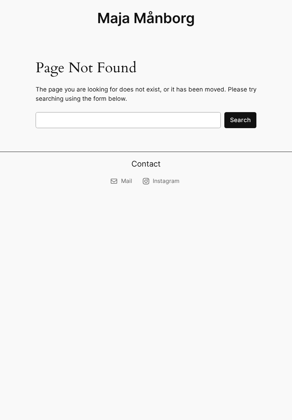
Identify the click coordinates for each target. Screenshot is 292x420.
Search (240, 120)
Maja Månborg (146, 18)
